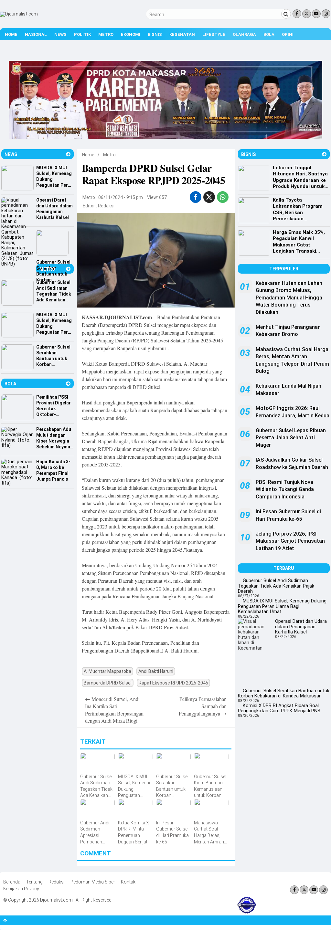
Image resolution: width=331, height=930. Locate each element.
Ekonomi (130, 34)
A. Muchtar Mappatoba (107, 671)
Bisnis (155, 34)
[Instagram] (326, 13)
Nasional (36, 34)
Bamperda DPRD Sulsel (108, 682)
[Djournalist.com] (19, 13)
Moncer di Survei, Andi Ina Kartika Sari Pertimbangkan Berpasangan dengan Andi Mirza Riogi (114, 709)
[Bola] (68, 384)
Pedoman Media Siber (92, 881)
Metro (105, 34)
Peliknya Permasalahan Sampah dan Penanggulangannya (203, 706)
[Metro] (68, 269)
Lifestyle (213, 34)
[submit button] (286, 14)
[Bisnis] (324, 154)
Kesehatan (182, 34)
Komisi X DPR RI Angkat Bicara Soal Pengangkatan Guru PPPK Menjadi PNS (279, 708)
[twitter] (209, 197)
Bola (268, 34)
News (60, 34)
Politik (82, 34)
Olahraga (244, 34)
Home (11, 34)
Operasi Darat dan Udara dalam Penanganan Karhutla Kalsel (301, 626)
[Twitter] (306, 13)
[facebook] (195, 197)
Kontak (128, 881)
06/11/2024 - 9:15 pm (120, 197)
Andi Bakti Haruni (155, 671)
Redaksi (106, 205)
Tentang (34, 881)
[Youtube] (316, 13)
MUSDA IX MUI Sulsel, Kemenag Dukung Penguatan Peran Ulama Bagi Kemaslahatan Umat (282, 606)
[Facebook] (297, 13)
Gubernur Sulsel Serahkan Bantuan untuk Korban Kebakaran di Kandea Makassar (283, 693)
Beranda (11, 881)
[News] (68, 154)
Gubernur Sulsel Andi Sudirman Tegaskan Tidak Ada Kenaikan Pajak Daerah (276, 586)
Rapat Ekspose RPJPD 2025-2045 (173, 682)
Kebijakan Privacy (21, 888)
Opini (288, 34)
